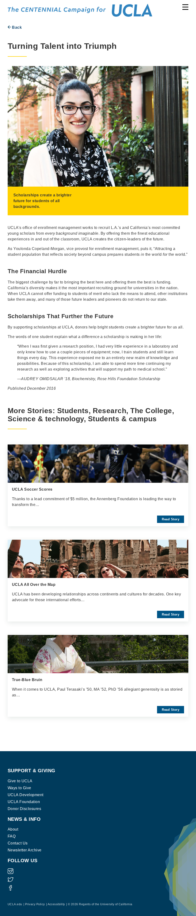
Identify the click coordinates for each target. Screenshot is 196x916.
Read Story (170, 519)
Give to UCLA (20, 781)
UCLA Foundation (24, 802)
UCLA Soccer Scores (32, 489)
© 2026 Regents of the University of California (100, 904)
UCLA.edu (15, 904)
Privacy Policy (35, 904)
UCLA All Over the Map (33, 585)
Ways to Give (19, 788)
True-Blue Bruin (27, 680)
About (13, 829)
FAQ (12, 836)
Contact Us (18, 843)
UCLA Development (26, 795)
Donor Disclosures (24, 809)
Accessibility (56, 904)
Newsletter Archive (25, 850)
